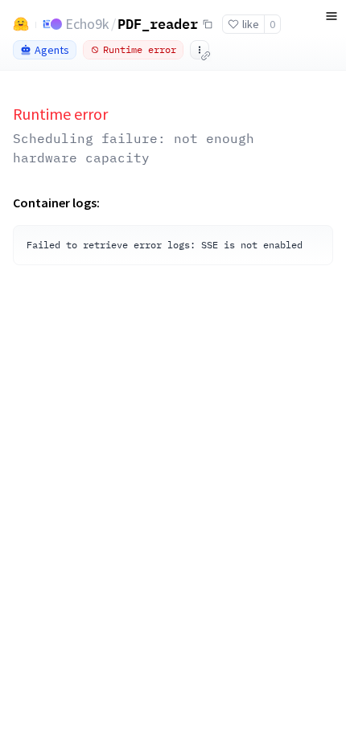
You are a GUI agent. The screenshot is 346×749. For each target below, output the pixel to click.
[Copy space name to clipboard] (207, 24)
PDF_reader (157, 23)
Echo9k (87, 23)
